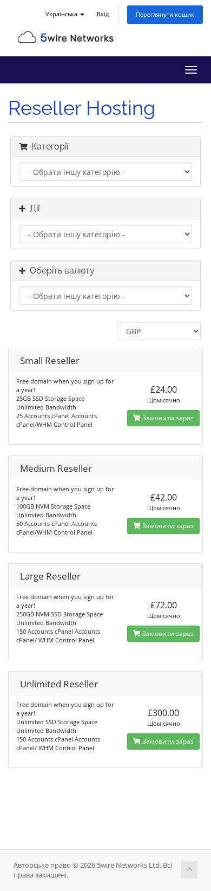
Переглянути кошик (165, 14)
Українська (62, 14)
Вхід (103, 14)
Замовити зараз (167, 417)
